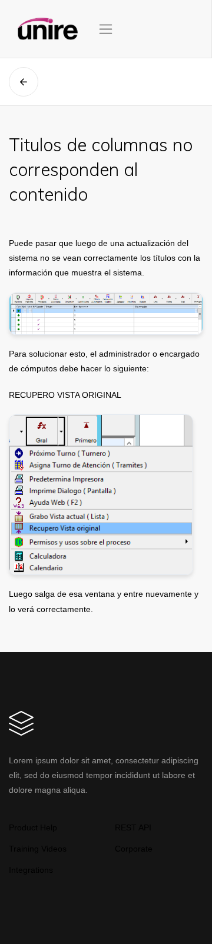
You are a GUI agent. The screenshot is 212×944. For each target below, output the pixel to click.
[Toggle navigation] (106, 29)
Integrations (31, 870)
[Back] (23, 82)
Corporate (134, 848)
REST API (133, 827)
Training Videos (38, 848)
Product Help (33, 827)
